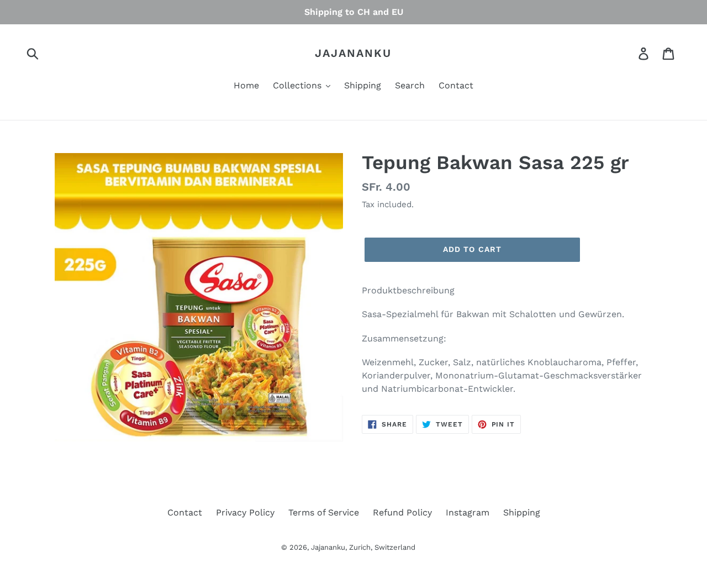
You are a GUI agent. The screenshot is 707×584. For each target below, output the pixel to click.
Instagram (467, 512)
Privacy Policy (245, 512)
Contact (184, 512)
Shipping (521, 512)
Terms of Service (323, 512)
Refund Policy (402, 512)
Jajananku (353, 53)
